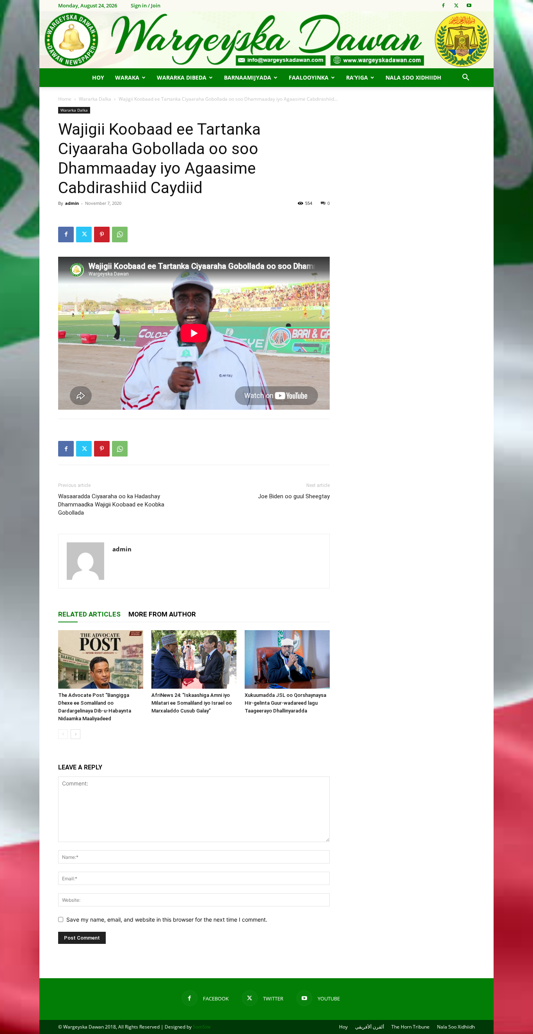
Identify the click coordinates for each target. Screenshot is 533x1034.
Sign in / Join (145, 5)
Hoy (98, 77)
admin (72, 203)
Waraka (127, 77)
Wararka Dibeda (181, 77)
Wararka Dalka (95, 99)
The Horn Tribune (410, 1026)
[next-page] (75, 734)
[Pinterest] (102, 234)
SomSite (202, 1026)
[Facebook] (443, 5)
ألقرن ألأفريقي (369, 1026)
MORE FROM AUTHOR (162, 614)
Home (64, 99)
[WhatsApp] (120, 234)
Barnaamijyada (247, 77)
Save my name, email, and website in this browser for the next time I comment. (166, 919)
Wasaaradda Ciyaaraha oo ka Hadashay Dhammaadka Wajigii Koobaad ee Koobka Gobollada (111, 504)
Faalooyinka (309, 77)
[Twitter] (456, 5)
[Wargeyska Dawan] (266, 39)
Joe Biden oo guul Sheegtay (294, 496)
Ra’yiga (357, 77)
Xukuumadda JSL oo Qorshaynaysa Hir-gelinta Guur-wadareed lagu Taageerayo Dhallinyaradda (285, 703)
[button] (465, 78)
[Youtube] (469, 5)
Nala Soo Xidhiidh (413, 77)
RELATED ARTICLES (89, 614)
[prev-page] (63, 734)
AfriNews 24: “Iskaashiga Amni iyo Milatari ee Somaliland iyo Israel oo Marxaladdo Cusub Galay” (191, 703)
